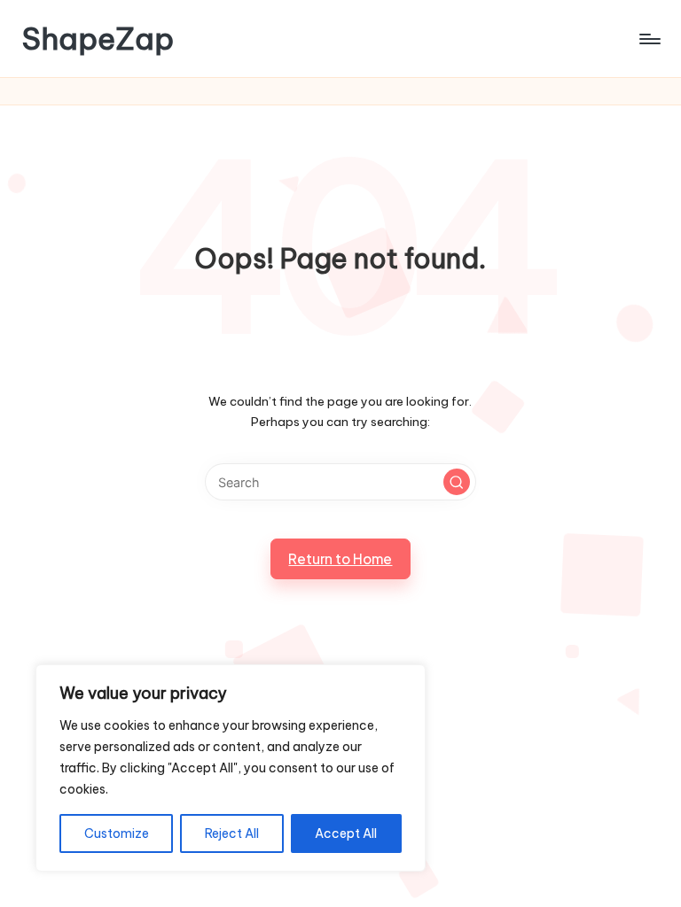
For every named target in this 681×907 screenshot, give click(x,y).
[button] (456, 482)
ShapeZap (98, 38)
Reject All (232, 833)
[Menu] (648, 39)
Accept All (346, 833)
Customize (116, 833)
